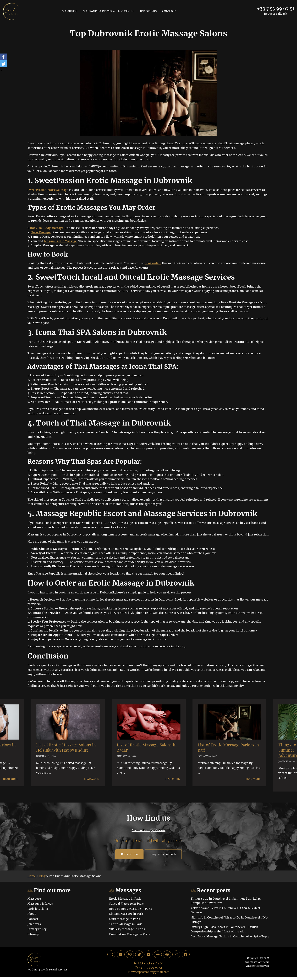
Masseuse (69, 11)
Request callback (275, 13)
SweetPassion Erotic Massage (48, 190)
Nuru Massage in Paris (124, 919)
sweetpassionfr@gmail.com (150, 972)
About (32, 913)
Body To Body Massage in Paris (130, 908)
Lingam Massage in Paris (126, 913)
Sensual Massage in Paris (126, 903)
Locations (126, 11)
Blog (42, 876)
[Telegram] (121, 954)
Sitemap (33, 934)
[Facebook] (3, 57)
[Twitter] (3, 63)
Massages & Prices (97, 11)
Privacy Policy (37, 929)
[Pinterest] (167, 954)
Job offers (148, 11)
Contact (169, 11)
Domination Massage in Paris (129, 934)
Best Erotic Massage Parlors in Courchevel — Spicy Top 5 (230, 936)
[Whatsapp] (111, 954)
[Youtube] (148, 954)
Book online (129, 854)
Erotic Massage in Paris (125, 898)
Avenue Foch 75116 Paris (149, 830)
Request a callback (163, 854)
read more (10, 778)
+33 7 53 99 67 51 (275, 8)
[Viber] (130, 954)
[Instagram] (176, 954)
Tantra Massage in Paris (125, 924)
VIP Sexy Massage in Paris (127, 929)
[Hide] (1, 70)
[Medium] (158, 954)
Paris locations (38, 908)
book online (153, 263)
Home (32, 876)
